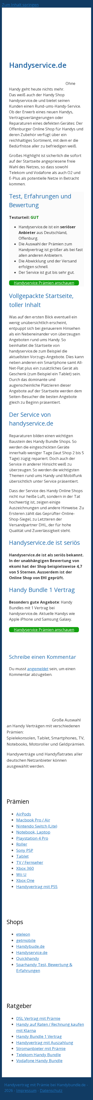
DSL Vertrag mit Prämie (38, 1018)
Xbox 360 (25, 868)
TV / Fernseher (29, 862)
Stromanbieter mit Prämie (41, 1048)
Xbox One (25, 880)
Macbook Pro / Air (33, 820)
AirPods (23, 814)
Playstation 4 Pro (32, 838)
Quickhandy (27, 958)
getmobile (26, 940)
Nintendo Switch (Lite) (36, 826)
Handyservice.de (31, 952)
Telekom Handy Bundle (38, 1054)
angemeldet (37, 668)
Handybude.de (30, 946)
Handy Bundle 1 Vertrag (39, 1036)
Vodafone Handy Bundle (39, 1060)
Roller (21, 844)
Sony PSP (24, 850)
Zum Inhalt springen (20, 4)
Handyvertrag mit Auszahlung (44, 1042)
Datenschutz (51, 1090)
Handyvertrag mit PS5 (37, 886)
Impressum (26, 1090)
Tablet (22, 856)
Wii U (21, 874)
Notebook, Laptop (33, 832)
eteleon (23, 934)
